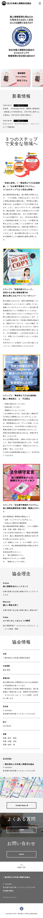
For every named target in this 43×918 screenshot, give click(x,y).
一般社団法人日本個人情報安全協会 (16, 877)
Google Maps (8, 890)
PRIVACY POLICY (10, 897)
